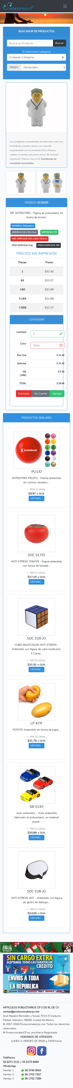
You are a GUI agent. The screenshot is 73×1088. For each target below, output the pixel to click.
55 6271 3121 (11, 1062)
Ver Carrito (40, 393)
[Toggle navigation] (65, 6)
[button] (5, 947)
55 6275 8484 (30, 1062)
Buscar (59, 43)
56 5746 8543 (33, 1070)
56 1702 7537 (33, 1074)
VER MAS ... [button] (36, 498)
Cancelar (23, 393)
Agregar (57, 393)
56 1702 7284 (33, 1078)
